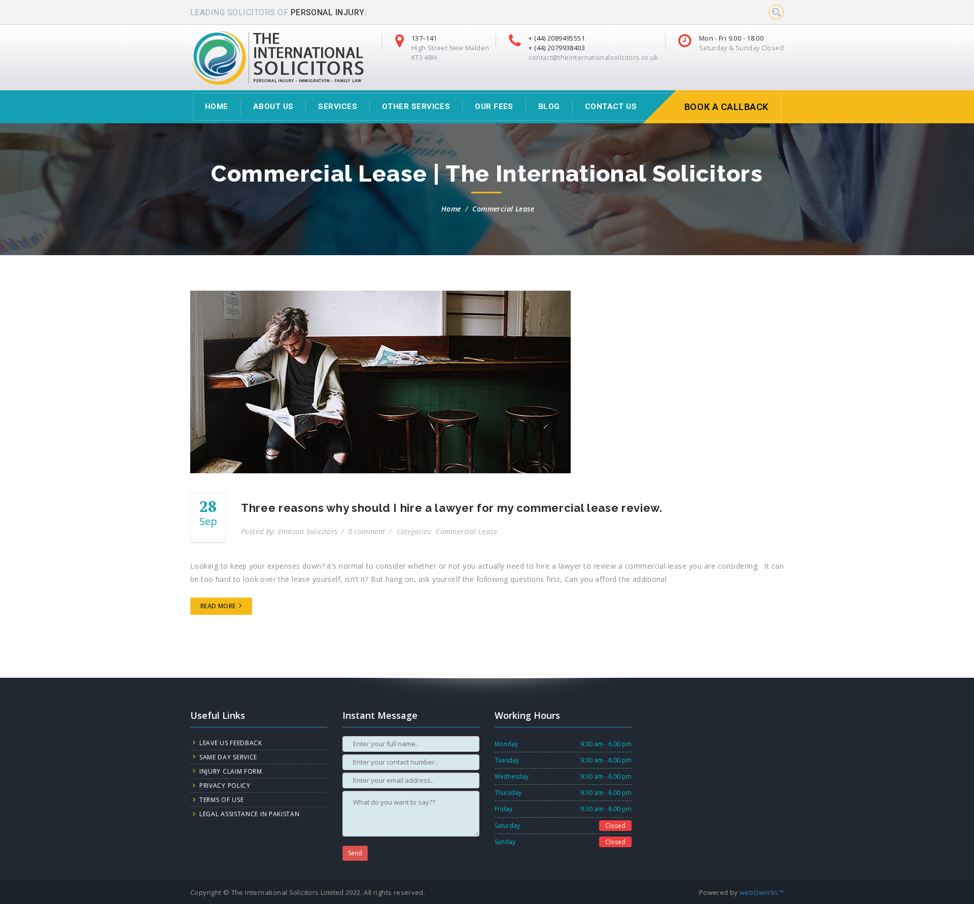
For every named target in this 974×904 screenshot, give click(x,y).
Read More (218, 606)
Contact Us (611, 106)
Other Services (416, 106)
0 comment (368, 531)
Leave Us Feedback (230, 743)
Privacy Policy (225, 785)
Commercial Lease (503, 209)
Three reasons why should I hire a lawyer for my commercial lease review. (452, 507)
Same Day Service (228, 757)
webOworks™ (762, 892)
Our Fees (494, 106)
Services (337, 106)
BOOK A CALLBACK (726, 106)
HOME (216, 106)
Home (451, 209)
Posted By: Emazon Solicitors (290, 531)
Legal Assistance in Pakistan (249, 814)
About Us (273, 106)
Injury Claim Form (230, 771)
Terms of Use (221, 799)
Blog (549, 106)
